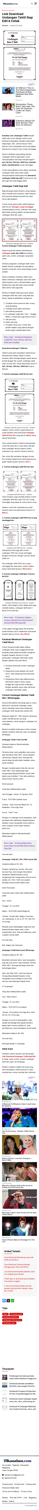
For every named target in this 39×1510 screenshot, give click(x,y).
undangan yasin (9, 1323)
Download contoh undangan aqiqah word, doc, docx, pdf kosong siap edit (23, 1401)
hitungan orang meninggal (22, 207)
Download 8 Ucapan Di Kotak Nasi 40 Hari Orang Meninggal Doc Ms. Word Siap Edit (22, 1393)
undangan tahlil (17, 1314)
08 (6, 1478)
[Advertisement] (19, 1347)
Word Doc (27, 569)
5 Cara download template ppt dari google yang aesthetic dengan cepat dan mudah (18, 1288)
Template (11, 10)
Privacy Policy (26, 1491)
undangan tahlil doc (11, 1317)
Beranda (4, 10)
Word (4, 513)
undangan (6, 253)
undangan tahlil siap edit (12, 1320)
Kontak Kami (19, 1484)
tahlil (5, 1314)
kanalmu (5, 25)
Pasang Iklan (31, 1484)
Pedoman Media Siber (10, 1488)
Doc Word (25, 634)
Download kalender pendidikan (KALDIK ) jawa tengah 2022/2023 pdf (23, 1386)
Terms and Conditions (10, 1491)
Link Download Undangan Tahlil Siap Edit (19, 1056)
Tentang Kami (7, 1484)
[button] (32, 3)
